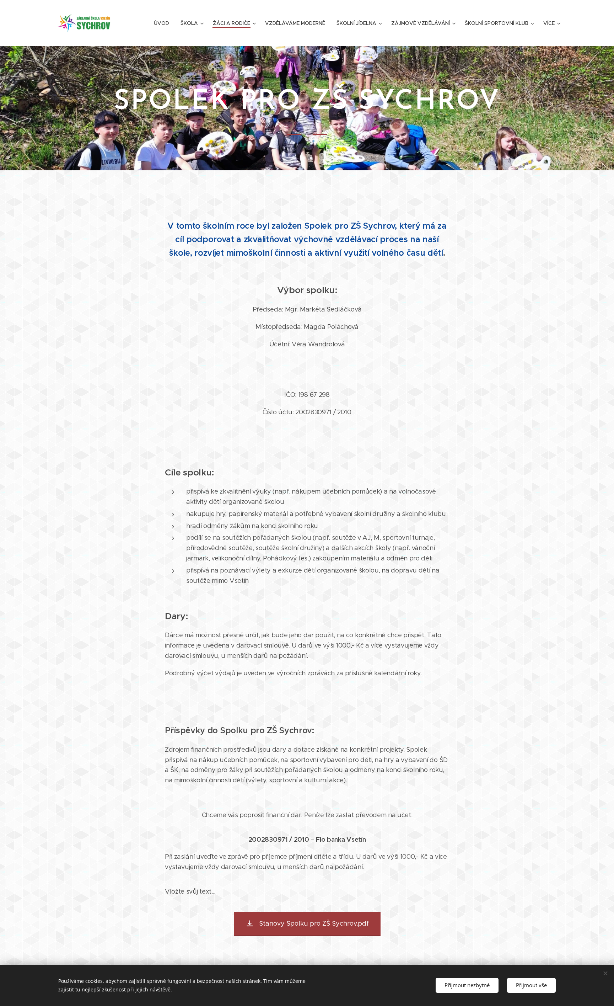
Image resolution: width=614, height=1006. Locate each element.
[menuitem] (163, 23)
